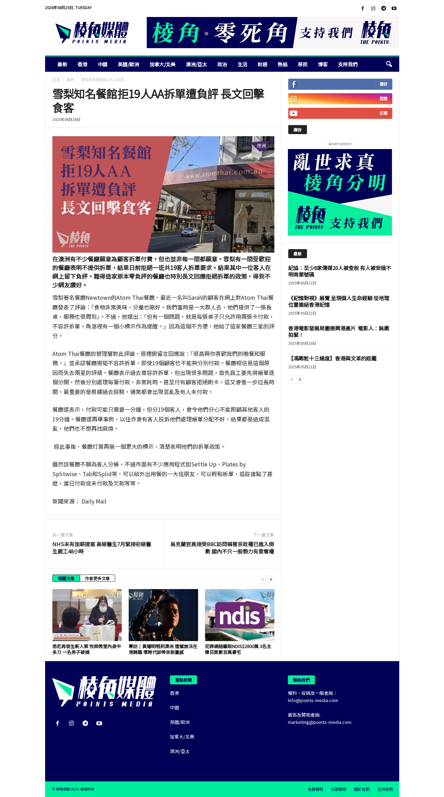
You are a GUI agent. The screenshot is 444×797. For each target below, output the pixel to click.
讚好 (383, 84)
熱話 (283, 64)
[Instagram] (373, 8)
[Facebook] (363, 8)
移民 (303, 64)
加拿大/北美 (163, 64)
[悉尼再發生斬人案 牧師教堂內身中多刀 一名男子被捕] (87, 615)
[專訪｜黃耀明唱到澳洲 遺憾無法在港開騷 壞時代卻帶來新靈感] (163, 615)
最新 (62, 64)
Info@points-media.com (313, 700)
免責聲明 (315, 789)
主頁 (56, 79)
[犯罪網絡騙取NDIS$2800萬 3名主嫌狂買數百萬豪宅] (239, 615)
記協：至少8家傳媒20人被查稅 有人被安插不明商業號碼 (339, 271)
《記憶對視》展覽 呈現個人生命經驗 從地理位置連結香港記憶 (338, 301)
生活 (242, 64)
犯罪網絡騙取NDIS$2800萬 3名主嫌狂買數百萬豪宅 (238, 649)
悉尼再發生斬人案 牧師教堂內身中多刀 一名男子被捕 (86, 649)
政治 (222, 64)
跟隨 (383, 98)
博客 (323, 64)
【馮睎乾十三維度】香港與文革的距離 (332, 358)
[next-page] (270, 579)
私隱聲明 (338, 789)
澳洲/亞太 (196, 64)
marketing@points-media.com (319, 722)
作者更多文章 (97, 578)
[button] (388, 64)
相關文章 (66, 578)
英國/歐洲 (128, 64)
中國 (103, 64)
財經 (262, 64)
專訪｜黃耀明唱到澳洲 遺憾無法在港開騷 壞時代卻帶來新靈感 (163, 649)
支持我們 (348, 64)
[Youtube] (394, 8)
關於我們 (361, 789)
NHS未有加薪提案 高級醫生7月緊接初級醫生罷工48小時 (101, 547)
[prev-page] (262, 579)
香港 (82, 64)
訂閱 (383, 113)
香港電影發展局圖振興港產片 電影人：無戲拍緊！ (338, 331)
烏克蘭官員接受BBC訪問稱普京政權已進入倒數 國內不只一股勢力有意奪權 (222, 547)
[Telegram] (383, 8)
